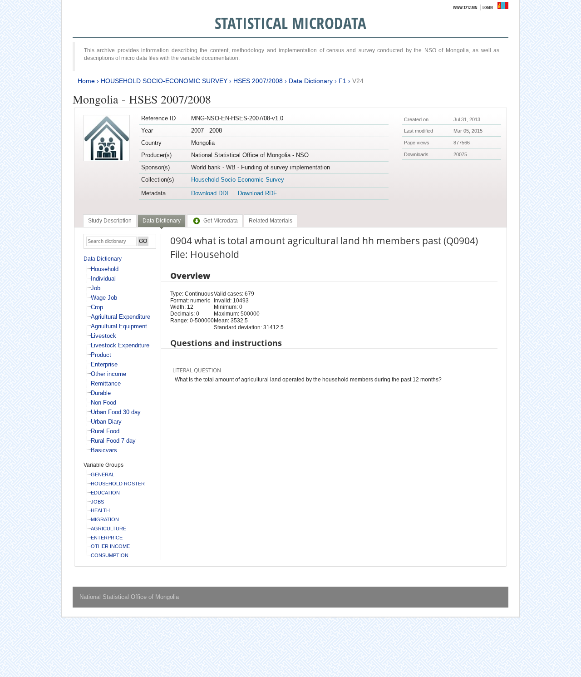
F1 (342, 80)
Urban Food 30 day (116, 412)
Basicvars (104, 450)
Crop (97, 307)
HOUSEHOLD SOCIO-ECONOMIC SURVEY (164, 80)
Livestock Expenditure (120, 345)
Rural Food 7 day (113, 440)
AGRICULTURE (108, 528)
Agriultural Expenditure (120, 316)
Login (488, 7)
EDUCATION (105, 492)
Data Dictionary (311, 80)
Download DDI (209, 193)
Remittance (106, 383)
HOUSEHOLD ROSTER (118, 483)
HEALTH (100, 510)
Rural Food (105, 431)
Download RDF (257, 193)
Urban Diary (106, 421)
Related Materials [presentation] (270, 220)
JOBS (97, 501)
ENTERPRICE (107, 537)
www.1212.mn (465, 7)
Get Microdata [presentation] (220, 220)
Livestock (103, 335)
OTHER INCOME (110, 546)
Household (104, 269)
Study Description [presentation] (110, 220)
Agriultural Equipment (119, 326)
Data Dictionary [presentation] (162, 220)
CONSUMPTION (109, 555)
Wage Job (104, 297)
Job (95, 288)
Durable (101, 393)
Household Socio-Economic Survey (237, 179)
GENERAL (102, 474)
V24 (358, 80)
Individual (103, 278)
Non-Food (103, 402)
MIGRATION (105, 519)
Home (86, 80)
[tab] (110, 220)
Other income (108, 374)
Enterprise (104, 364)
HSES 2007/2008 (258, 80)
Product (101, 354)
